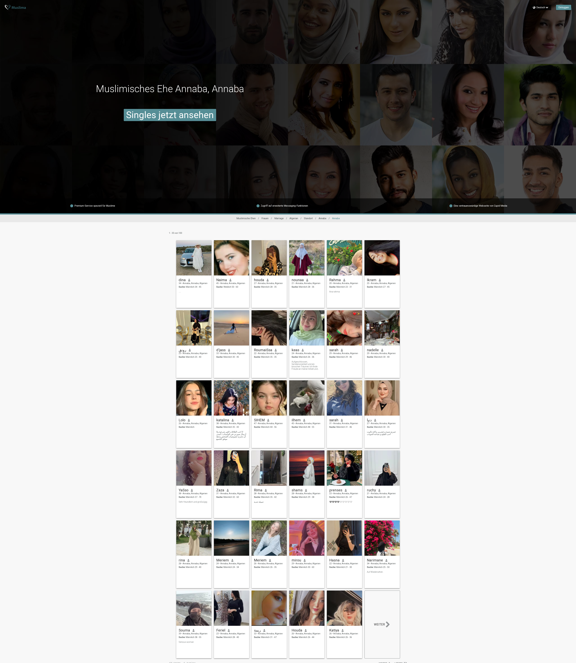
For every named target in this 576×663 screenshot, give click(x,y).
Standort (308, 218)
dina (182, 280)
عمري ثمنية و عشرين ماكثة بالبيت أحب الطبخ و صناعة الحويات (381, 433)
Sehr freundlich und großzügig (193, 502)
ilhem (296, 420)
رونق (182, 350)
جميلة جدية (259, 502)
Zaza (220, 490)
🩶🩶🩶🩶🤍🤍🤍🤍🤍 (340, 502)
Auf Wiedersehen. (375, 572)
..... (180, 291)
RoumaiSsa (263, 350)
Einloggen (563, 7)
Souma (184, 630)
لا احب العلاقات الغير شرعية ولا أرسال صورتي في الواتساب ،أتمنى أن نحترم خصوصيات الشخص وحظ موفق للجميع (231, 435)
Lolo (182, 420)
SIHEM (259, 420)
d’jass (221, 350)
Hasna (334, 560)
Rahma (335, 280)
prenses (335, 490)
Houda (297, 630)
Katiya (334, 630)
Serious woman (186, 642)
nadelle (373, 350)
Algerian (294, 218)
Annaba (322, 218)
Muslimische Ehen (246, 218)
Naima (221, 280)
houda (259, 280)
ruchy (371, 490)
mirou (296, 560)
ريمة (257, 630)
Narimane (375, 560)
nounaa (298, 280)
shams (297, 490)
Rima (258, 490)
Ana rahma (334, 291)
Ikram (371, 280)
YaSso (183, 490)
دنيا (369, 420)
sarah (333, 350)
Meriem (222, 560)
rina (182, 560)
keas (295, 350)
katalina (222, 420)
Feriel (220, 630)
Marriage (279, 218)
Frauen (264, 218)
